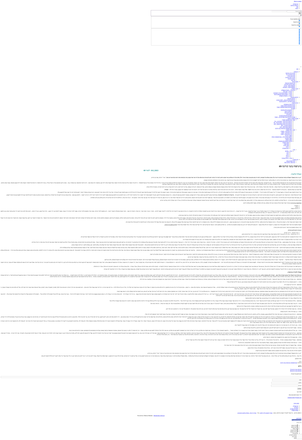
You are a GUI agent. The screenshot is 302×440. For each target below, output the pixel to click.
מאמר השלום (289, 139)
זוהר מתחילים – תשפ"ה (286, 131)
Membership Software (159, 415)
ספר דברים (286, 145)
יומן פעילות (295, 4)
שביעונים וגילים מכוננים (286, 110)
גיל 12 (287, 155)
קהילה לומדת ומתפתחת (289, 104)
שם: (300, 380)
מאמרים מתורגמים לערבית (285, 115)
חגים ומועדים (285, 148)
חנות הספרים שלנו (290, 161)
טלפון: (299, 382)
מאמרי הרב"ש (288, 135)
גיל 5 (288, 152)
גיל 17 (287, 156)
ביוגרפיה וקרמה (288, 111)
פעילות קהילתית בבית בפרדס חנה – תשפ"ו (285, 117)
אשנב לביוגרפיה (288, 112)
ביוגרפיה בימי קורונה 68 (295, 371)
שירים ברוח (289, 114)
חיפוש (296, 8)
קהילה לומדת (295, 103)
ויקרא (287, 146)
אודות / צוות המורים (290, 77)
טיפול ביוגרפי (295, 81)
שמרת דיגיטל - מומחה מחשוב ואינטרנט (247, 413)
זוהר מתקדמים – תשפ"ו (286, 134)
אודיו (294, 149)
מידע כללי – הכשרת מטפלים (288, 90)
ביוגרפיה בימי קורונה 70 (295, 369)
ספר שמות (286, 144)
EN (297, 6)
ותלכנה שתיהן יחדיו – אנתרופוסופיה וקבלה (282, 137)
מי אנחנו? (296, 71)
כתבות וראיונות (291, 78)
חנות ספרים (295, 159)
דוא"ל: (299, 385)
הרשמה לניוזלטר (294, 5)
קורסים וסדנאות (294, 97)
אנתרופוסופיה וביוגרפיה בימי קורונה (283, 128)
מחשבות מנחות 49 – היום (286, 127)
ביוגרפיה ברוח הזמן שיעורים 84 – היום (283, 124)
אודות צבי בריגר (291, 76)
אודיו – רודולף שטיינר (287, 158)
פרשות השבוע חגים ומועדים (285, 141)
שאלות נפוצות (295, 410)
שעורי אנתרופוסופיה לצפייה (288, 120)
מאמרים (293, 108)
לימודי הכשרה (295, 88)
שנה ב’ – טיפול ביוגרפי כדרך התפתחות (282, 93)
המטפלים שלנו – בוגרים (289, 86)
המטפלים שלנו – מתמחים (289, 87)
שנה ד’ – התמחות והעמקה (285, 95)
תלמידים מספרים (294, 409)
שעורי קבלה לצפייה (290, 129)
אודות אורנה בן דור (290, 74)
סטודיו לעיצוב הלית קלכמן (266, 413)
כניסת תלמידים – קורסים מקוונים (287, 101)
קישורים (296, 407)
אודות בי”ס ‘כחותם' (290, 73)
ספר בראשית (285, 142)
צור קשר (293, 80)
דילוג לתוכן (298, 418)
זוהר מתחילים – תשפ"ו (286, 132)
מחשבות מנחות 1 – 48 (286, 125)
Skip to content (297, 1)
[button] (296, 420)
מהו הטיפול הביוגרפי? (290, 83)
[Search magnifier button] (299, 13)
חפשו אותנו (296, 403)
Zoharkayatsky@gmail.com (294, 397)
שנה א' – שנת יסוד (287, 91)
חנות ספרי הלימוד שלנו (289, 162)
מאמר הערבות (288, 138)
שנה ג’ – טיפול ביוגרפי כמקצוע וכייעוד (283, 94)
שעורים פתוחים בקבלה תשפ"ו (288, 105)
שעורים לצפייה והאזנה (293, 118)
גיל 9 (288, 154)
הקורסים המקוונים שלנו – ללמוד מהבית (285, 100)
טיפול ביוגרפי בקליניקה (289, 84)
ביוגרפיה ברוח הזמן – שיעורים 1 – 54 (283, 121)
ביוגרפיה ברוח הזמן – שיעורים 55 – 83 (283, 122)
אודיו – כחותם (288, 151)
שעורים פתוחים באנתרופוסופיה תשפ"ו (286, 107)
